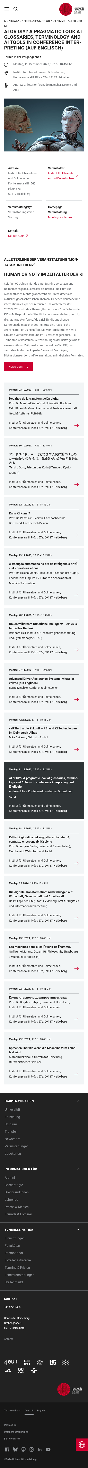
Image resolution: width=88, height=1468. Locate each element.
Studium (11, 1124)
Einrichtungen (15, 1238)
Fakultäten (12, 1246)
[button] (42, 1101)
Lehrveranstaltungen (19, 1275)
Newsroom (16, 366)
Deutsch (29, 1410)
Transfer (11, 1132)
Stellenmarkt (14, 1282)
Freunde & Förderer (18, 1214)
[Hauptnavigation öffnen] (8, 9)
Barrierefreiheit (12, 1438)
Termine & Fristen (17, 1268)
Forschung (12, 1117)
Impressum (10, 1425)
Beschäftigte (14, 1185)
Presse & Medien (17, 1207)
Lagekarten (13, 1154)
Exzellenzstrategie (18, 1260)
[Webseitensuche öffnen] (17, 9)
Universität (12, 1110)
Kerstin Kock (16, 235)
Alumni (10, 1178)
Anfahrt (8, 1338)
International (14, 1253)
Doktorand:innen (17, 1192)
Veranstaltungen (16, 1146)
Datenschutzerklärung (16, 1432)
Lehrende (11, 1200)
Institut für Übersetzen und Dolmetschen (61, 176)
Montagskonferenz (60, 217)
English (41, 1410)
